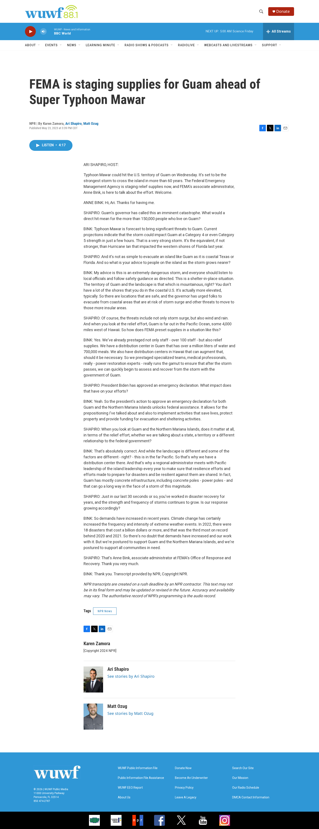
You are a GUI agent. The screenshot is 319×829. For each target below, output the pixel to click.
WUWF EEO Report (130, 787)
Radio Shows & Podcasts (147, 45)
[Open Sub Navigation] (39, 45)
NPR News (105, 611)
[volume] (43, 31)
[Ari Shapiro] (93, 679)
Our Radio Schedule (245, 787)
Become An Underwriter (191, 778)
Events (51, 45)
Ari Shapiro (73, 123)
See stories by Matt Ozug (130, 713)
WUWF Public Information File (138, 768)
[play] (30, 31)
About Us (124, 797)
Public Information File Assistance (141, 778)
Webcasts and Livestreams (228, 45)
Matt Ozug (91, 123)
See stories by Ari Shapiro (131, 676)
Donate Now (183, 768)
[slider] (50, 31)
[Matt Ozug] (93, 717)
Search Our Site (243, 768)
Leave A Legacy (185, 797)
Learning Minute (100, 45)
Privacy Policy (184, 787)
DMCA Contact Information (250, 797)
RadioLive (186, 45)
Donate (283, 11)
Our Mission (240, 778)
